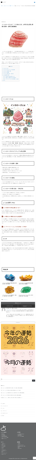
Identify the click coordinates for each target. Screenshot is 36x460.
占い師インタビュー (5, 413)
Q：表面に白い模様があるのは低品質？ (9, 77)
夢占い (3, 415)
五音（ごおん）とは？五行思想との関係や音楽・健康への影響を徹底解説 (11, 395)
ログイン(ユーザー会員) (5, 437)
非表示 (11, 66)
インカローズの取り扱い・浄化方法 (8, 73)
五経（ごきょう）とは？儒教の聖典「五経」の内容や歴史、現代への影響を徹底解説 (12, 392)
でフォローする (10, 305)
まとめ (3, 80)
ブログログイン (18, 322)
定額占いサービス (4, 438)
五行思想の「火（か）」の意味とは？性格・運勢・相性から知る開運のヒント (11, 397)
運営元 (19, 447)
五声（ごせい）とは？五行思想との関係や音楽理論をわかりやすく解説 (11, 390)
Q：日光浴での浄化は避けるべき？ (9, 76)
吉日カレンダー (4, 454)
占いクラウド (9, 309)
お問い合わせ (20, 448)
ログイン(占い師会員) (21, 436)
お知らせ (3, 403)
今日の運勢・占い (4, 450)
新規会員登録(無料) (4, 436)
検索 (33, 380)
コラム (3, 408)
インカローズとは (5, 68)
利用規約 (19, 443)
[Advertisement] (18, 13)
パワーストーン (5, 299)
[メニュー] (34, 2)
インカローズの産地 (5, 72)
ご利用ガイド (3, 443)
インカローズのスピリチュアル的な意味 (8, 69)
